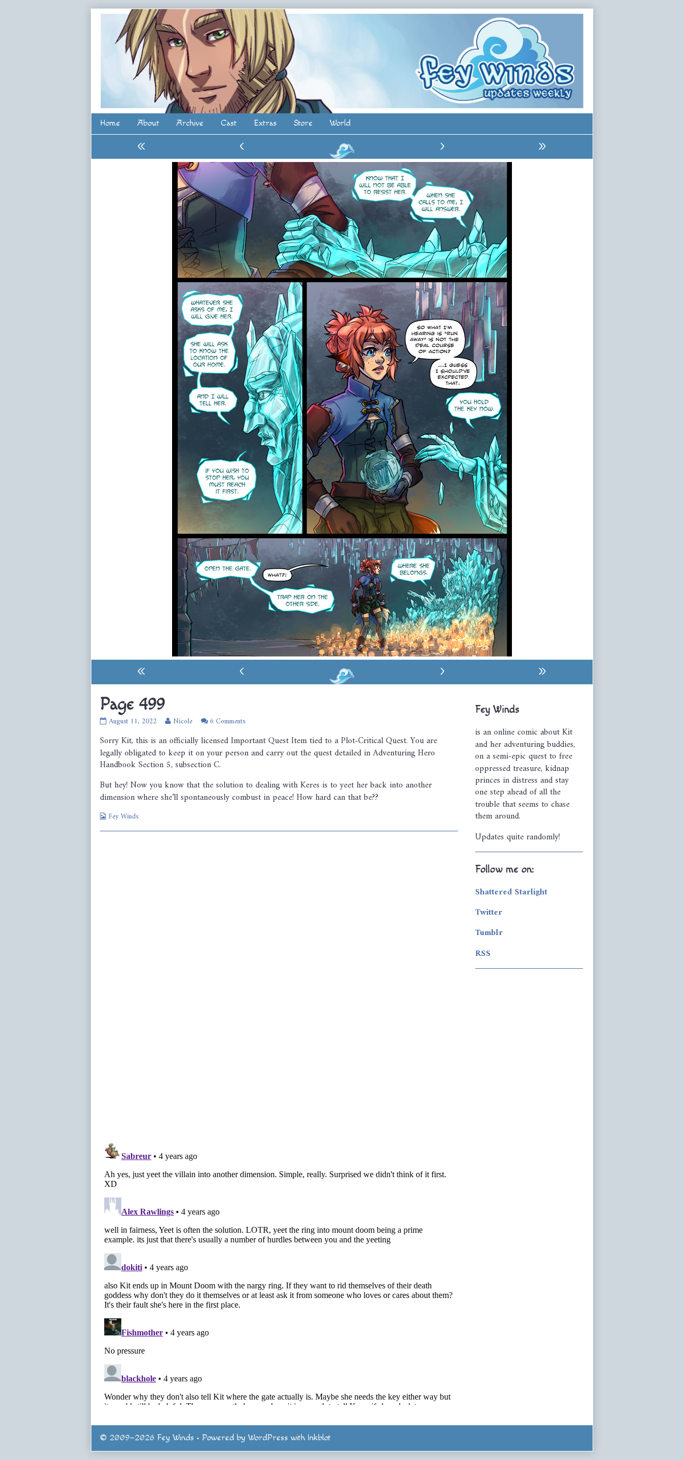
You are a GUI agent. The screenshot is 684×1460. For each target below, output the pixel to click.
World (340, 123)
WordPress (268, 1438)
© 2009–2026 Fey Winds (147, 1438)
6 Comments (227, 721)
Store (303, 123)
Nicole (182, 721)
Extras (265, 123)
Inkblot (319, 1438)
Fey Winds (123, 816)
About (148, 123)
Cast (229, 123)
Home (110, 123)
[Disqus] (279, 985)
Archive (190, 123)
